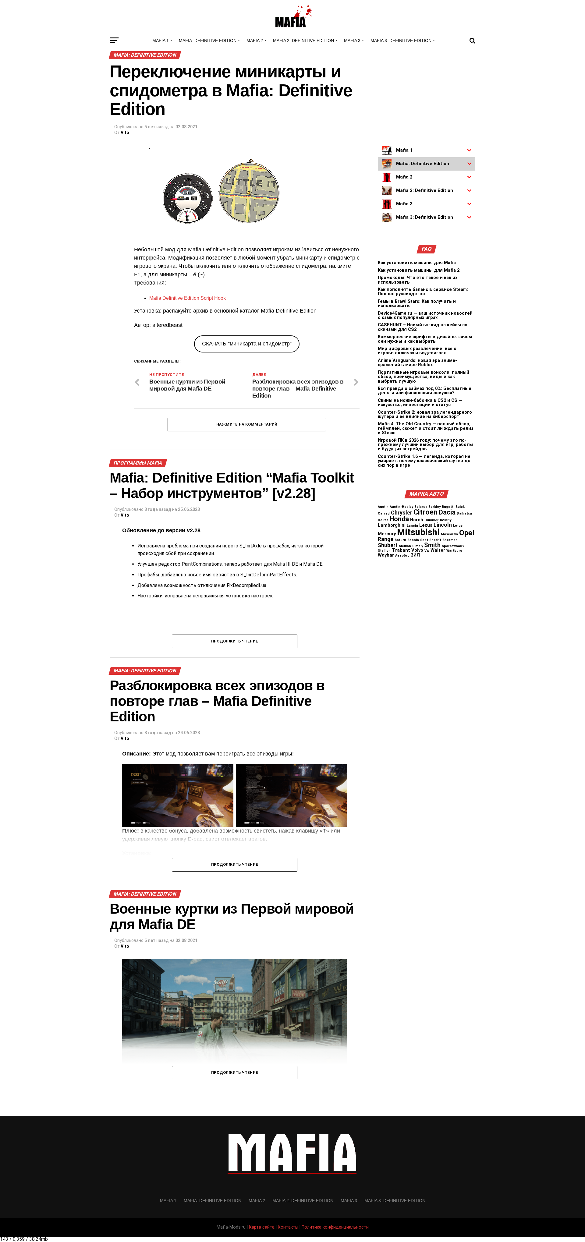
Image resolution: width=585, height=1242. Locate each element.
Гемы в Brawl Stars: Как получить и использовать (417, 303)
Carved (384, 513)
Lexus (425, 525)
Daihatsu (464, 513)
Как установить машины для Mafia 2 (418, 270)
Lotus (458, 526)
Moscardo (449, 534)
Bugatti (448, 507)
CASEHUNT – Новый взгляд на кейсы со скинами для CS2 (422, 327)
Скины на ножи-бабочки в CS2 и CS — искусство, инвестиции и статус (420, 402)
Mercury (387, 533)
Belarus (420, 507)
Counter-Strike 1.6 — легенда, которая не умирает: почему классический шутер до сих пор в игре (424, 461)
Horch (416, 519)
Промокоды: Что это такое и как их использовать (417, 280)
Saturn (400, 540)
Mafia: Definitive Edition (207, 40)
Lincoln (443, 525)
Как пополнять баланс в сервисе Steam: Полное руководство (423, 291)
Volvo (417, 550)
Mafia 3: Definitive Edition (400, 40)
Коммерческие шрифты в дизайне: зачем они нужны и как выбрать (425, 339)
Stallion (384, 551)
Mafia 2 (254, 40)
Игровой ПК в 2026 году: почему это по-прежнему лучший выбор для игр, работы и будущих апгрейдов (425, 445)
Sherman (450, 540)
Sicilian (405, 546)
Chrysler (401, 513)
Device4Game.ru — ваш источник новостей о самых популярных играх (425, 315)
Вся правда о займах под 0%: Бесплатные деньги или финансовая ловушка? (424, 390)
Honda (399, 519)
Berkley (434, 507)
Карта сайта (262, 1227)
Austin (383, 507)
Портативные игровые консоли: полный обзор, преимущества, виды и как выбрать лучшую (423, 377)
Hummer (431, 520)
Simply (417, 546)
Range (385, 539)
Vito (125, 132)
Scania (413, 540)
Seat (424, 540)
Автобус (402, 555)
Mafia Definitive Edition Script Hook (187, 298)
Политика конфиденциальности (335, 1227)
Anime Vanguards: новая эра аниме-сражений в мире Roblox (417, 362)
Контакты (288, 1227)
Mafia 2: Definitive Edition (303, 40)
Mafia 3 (352, 40)
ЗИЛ (415, 555)
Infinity (445, 520)
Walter (438, 550)
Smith (432, 545)
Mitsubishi (418, 532)
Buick (460, 507)
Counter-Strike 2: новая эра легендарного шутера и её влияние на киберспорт (425, 414)
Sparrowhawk (453, 546)
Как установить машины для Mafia (417, 262)
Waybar (386, 555)
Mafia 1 (160, 40)
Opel (466, 532)
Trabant (401, 550)
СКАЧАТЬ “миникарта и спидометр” (247, 344)
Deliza (383, 520)
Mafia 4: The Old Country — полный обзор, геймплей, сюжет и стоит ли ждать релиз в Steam (425, 428)
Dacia (447, 512)
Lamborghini (392, 525)
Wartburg (454, 551)
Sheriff (435, 540)
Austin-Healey (401, 507)
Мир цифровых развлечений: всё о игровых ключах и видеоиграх (417, 351)
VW (426, 551)
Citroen (425, 512)
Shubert (388, 545)
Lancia (412, 526)
